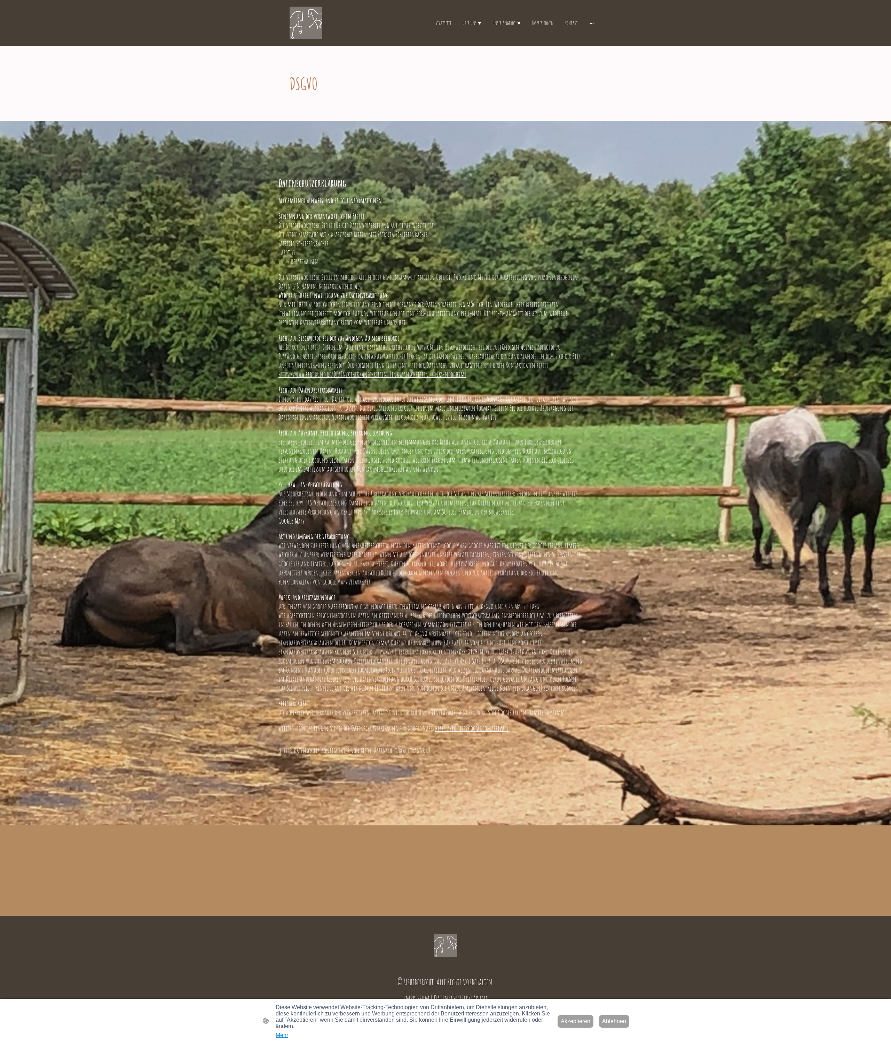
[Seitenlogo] (306, 23)
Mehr (282, 1035)
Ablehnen (614, 1021)
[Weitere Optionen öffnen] (592, 23)
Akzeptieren (575, 1021)
